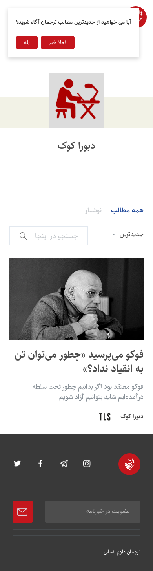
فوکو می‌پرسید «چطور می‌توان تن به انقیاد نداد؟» (79, 362)
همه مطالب (127, 210)
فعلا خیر (58, 42)
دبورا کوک (132, 416)
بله (27, 42)
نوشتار (93, 210)
